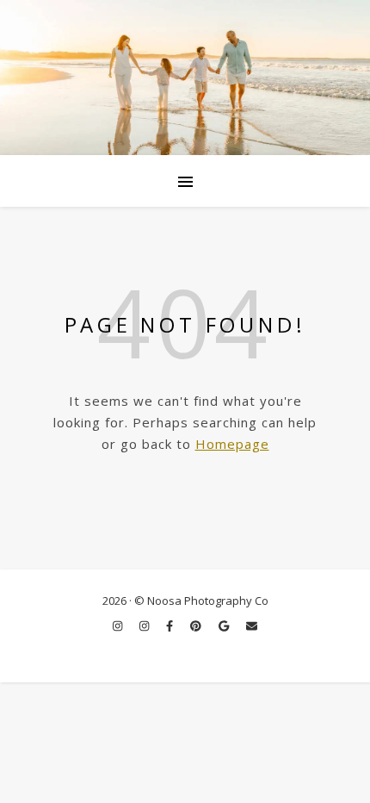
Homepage (232, 443)
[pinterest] (197, 625)
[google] (225, 625)
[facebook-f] (171, 625)
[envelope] (251, 625)
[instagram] (119, 625)
